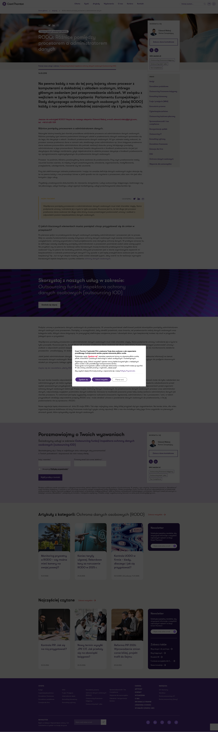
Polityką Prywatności (127, 371)
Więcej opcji (119, 379)
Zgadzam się (83, 379)
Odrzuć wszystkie (101, 379)
